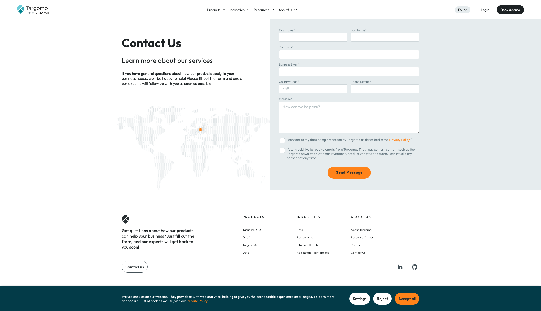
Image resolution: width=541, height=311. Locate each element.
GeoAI (247, 237)
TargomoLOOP (253, 230)
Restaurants (305, 237)
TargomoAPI (251, 245)
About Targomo (361, 230)
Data (246, 253)
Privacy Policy (399, 140)
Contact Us (358, 253)
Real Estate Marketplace (313, 253)
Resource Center (362, 237)
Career (356, 245)
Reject (382, 298)
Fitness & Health (307, 245)
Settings (359, 298)
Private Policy (197, 301)
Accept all (407, 298)
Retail (300, 230)
